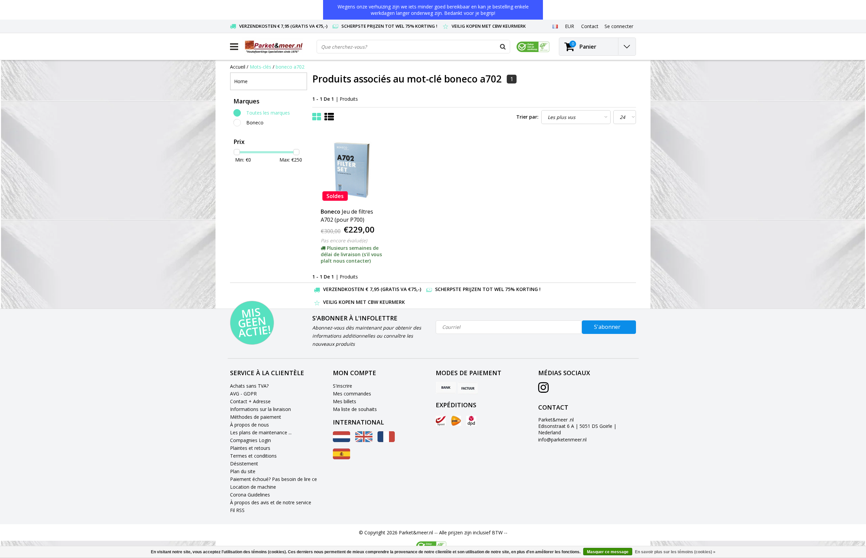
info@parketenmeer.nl (562, 439)
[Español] (341, 457)
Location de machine (253, 487)
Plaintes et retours (250, 448)
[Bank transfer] (446, 388)
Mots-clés (260, 67)
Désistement (244, 463)
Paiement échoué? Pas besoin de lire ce (273, 479)
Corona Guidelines (250, 494)
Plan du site (242, 471)
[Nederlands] (341, 440)
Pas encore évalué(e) (344, 240)
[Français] (555, 26)
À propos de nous (249, 424)
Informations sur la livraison (260, 409)
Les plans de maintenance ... (261, 432)
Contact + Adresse (250, 401)
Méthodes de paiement (255, 417)
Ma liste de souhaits (355, 409)
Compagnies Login (250, 440)
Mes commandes (352, 393)
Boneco (255, 122)
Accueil (237, 67)
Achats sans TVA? (249, 386)
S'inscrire (342, 386)
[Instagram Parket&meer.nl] (543, 390)
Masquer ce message (608, 552)
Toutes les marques (268, 113)
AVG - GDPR (243, 393)
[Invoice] (468, 388)
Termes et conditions (253, 456)
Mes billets (344, 401)
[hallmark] (533, 47)
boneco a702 (290, 67)
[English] (363, 440)
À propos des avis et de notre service (270, 502)
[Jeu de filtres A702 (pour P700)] (352, 168)
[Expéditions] (441, 421)
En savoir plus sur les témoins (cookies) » (675, 552)
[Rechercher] (503, 47)
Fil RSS (237, 510)
